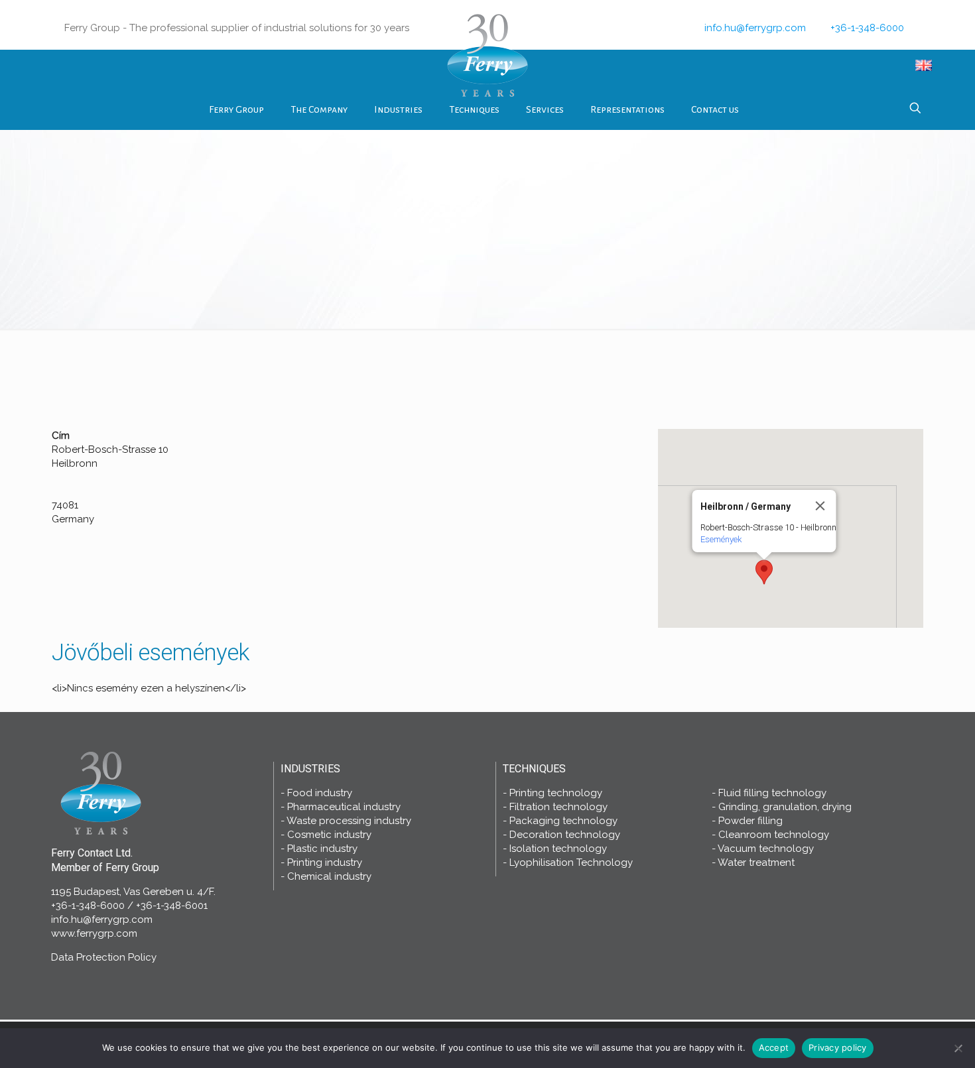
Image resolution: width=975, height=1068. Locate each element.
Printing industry (324, 862)
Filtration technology (558, 807)
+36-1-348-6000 (867, 28)
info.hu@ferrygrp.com (755, 28)
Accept (774, 1047)
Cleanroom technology (773, 835)
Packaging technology (563, 821)
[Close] (820, 506)
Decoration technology (564, 835)
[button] (764, 572)
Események (721, 539)
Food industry (319, 793)
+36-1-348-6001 (172, 906)
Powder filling (750, 821)
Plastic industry (322, 849)
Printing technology (555, 793)
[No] (958, 1048)
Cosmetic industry (329, 835)
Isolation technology (558, 849)
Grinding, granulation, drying (785, 807)
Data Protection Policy (104, 957)
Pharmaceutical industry (344, 807)
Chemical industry (329, 876)
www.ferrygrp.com (94, 933)
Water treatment (756, 862)
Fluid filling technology (772, 793)
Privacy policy (838, 1047)
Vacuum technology (766, 849)
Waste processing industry (349, 821)
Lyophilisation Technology (571, 862)
